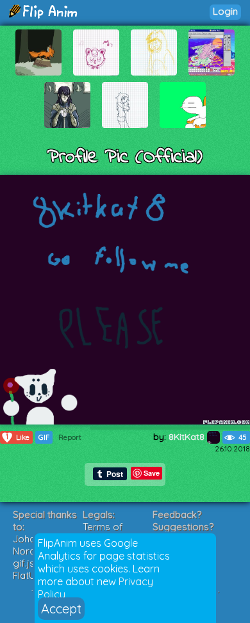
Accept (61, 609)
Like (17, 437)
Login (225, 11)
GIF (43, 437)
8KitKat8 (188, 436)
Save (152, 473)
